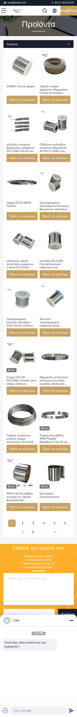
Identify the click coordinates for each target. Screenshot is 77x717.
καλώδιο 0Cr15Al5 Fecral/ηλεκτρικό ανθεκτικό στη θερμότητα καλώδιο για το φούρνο (54, 267)
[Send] (71, 710)
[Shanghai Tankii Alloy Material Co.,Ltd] (17, 11)
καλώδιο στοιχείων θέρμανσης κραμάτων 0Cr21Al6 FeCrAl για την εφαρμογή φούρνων (22, 149)
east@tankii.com (16, 2)
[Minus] (71, 620)
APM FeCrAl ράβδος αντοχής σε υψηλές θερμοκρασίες (20, 497)
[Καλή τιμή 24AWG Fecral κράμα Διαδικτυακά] (22, 66)
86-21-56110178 (64, 2)
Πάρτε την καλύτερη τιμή (22, 101)
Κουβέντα (68, 10)
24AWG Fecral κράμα (20, 86)
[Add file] (5, 710)
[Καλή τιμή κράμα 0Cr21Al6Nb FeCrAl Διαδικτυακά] (22, 182)
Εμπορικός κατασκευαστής (50, 495)
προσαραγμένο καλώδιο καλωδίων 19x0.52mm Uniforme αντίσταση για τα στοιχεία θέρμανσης (21, 325)
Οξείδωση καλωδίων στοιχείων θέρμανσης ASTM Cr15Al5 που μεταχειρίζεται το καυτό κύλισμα (54, 151)
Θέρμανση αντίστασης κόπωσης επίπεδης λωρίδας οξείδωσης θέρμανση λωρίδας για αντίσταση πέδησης (54, 384)
